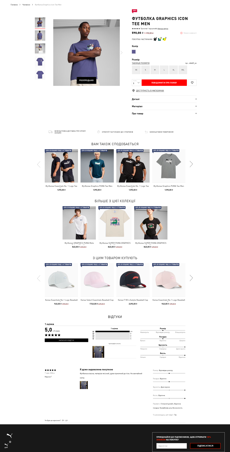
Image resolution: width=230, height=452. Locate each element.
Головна (14, 5)
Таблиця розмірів (140, 63)
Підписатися (205, 446)
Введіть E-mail (163, 446)
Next (121, 52)
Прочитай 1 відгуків (148, 29)
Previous (38, 164)
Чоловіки (26, 5)
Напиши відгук (163, 29)
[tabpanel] (86, 52)
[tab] (164, 99)
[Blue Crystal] (134, 52)
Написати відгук (66, 340)
